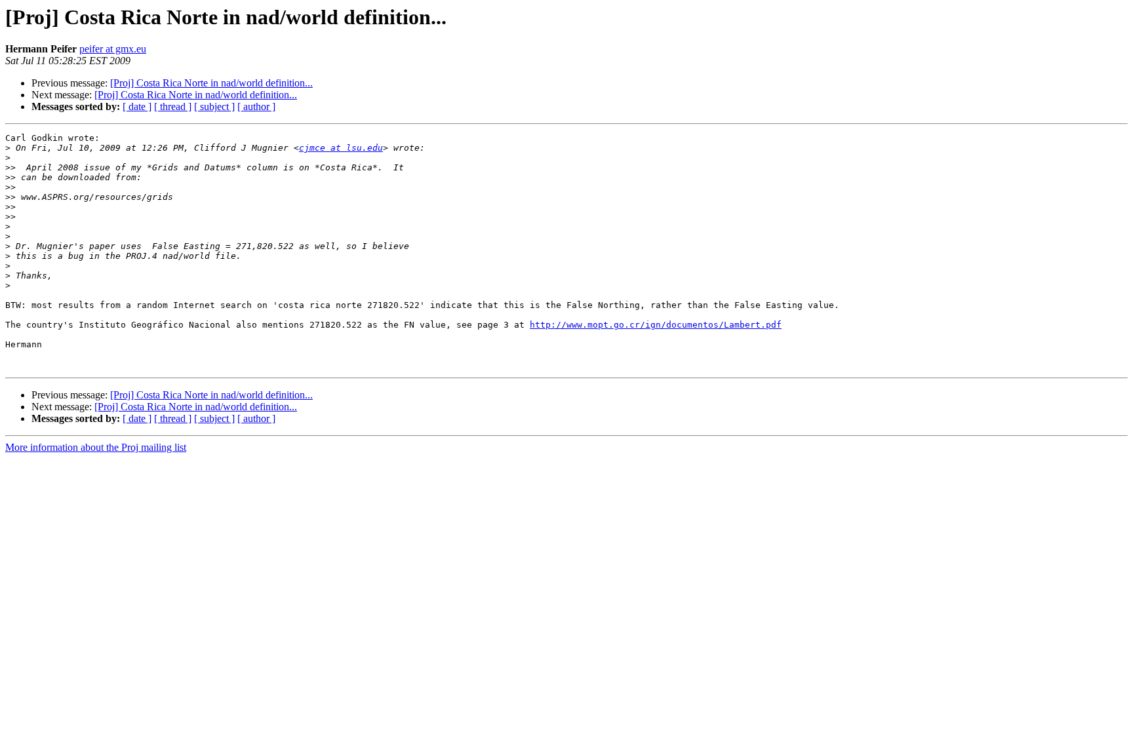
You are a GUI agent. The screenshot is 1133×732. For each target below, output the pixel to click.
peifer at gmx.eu (112, 48)
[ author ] (256, 106)
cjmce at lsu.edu (341, 148)
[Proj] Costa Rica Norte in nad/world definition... (211, 82)
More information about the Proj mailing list (95, 447)
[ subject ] (214, 106)
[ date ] (137, 106)
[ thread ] (172, 106)
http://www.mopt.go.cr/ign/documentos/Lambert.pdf (656, 325)
